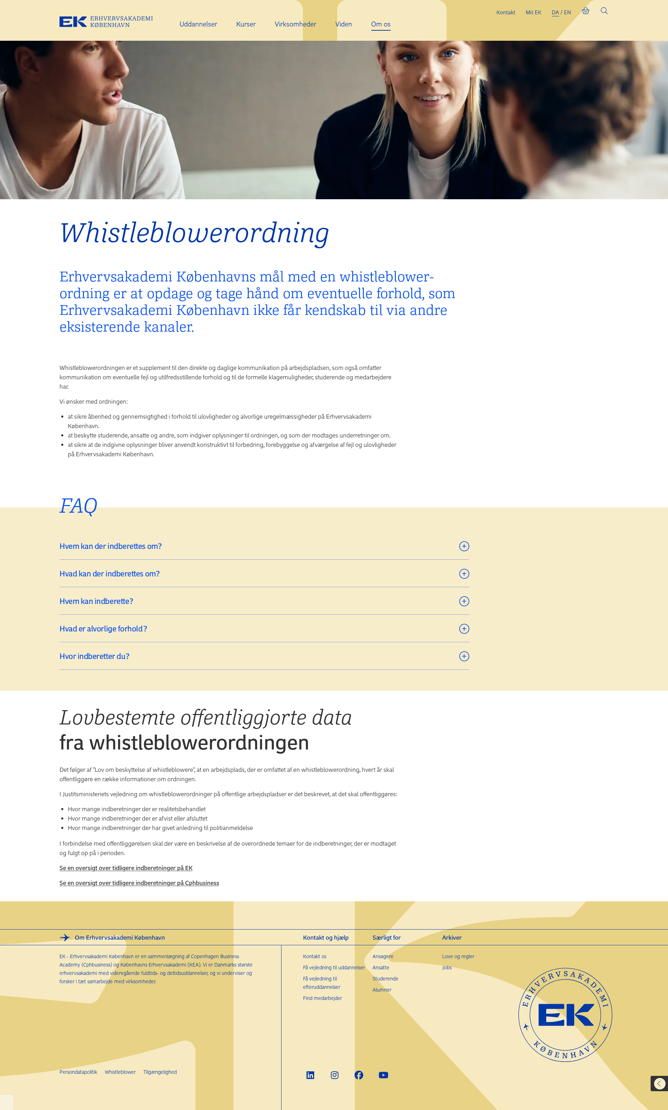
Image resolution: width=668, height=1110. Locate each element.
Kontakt (505, 12)
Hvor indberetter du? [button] (94, 656)
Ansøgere (383, 956)
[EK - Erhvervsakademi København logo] (111, 20)
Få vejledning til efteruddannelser (321, 982)
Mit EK (533, 12)
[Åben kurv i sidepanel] (585, 12)
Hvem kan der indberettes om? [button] (110, 546)
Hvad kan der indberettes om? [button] (109, 573)
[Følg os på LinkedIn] (310, 1075)
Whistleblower (120, 1072)
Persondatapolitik (78, 1072)
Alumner (382, 989)
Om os (381, 24)
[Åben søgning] (604, 12)
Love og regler (458, 956)
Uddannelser (198, 24)
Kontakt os (314, 956)
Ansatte (381, 967)
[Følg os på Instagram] (334, 1075)
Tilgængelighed (160, 1072)
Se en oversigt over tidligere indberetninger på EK (125, 867)
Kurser (246, 24)
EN (567, 12)
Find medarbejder (322, 998)
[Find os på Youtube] (383, 1075)
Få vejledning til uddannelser (334, 967)
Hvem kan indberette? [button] (96, 601)
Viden (343, 24)
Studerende (385, 978)
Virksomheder (295, 24)
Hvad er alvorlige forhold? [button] (103, 628)
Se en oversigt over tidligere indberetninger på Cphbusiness (139, 882)
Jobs (447, 967)
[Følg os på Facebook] (359, 1075)
